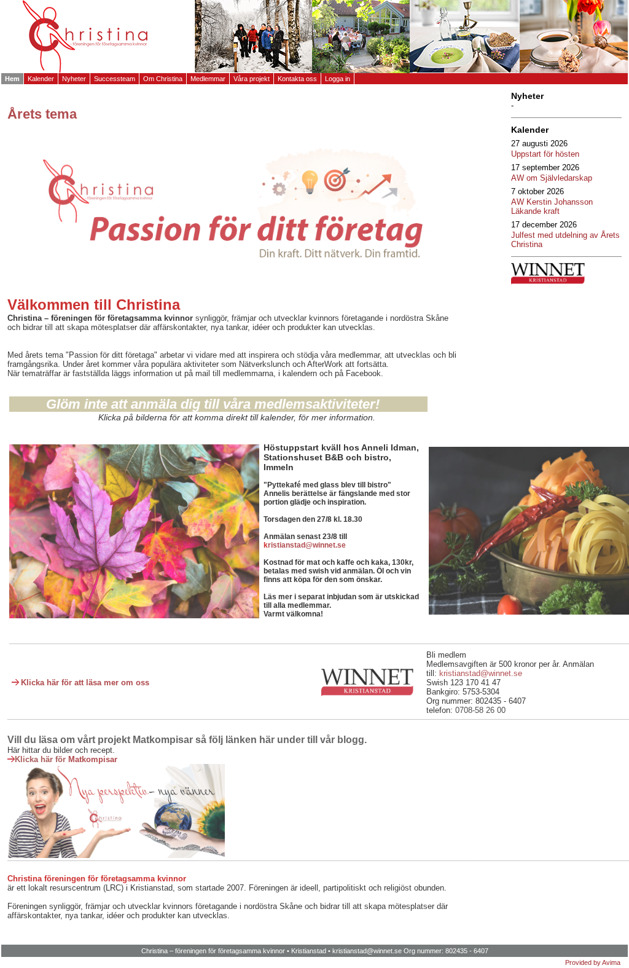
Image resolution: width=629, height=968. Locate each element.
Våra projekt (251, 78)
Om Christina (162, 78)
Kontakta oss (297, 78)
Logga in (337, 78)
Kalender (41, 78)
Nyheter (74, 78)
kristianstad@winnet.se (367, 950)
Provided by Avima (592, 962)
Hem (12, 78)
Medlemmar (207, 78)
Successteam (114, 78)
